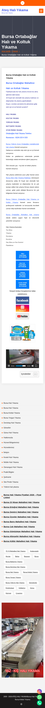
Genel (15, 51)
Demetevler (33, 583)
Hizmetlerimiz (9, 447)
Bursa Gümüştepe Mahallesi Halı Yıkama (23, 531)
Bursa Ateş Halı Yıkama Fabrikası (18, 178)
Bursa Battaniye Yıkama (14, 562)
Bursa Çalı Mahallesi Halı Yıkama (19, 527)
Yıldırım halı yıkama (11, 487)
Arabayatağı (34, 551)
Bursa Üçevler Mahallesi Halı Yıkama (21, 517)
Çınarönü (19, 593)
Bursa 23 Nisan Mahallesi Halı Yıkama (21, 502)
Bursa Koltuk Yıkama (12, 413)
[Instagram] (39, 691)
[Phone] (39, 702)
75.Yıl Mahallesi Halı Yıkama (15, 551)
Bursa (37, 556)
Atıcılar (8, 556)
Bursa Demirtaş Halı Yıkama (15, 567)
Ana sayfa (6, 51)
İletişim (6, 452)
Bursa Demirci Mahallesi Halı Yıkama (21, 512)
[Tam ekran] (36, 366)
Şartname (7, 477)
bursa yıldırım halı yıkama (15, 583)
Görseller (7, 428)
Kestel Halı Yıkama (11, 457)
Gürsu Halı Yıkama (11, 433)
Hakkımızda (8, 438)
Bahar (17, 556)
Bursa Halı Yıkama (11, 403)
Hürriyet (8, 593)
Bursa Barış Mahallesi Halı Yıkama (20, 522)
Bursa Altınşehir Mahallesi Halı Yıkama (22, 536)
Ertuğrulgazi (10, 588)
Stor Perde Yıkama (11, 482)
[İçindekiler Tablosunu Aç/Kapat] (34, 374)
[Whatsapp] (39, 697)
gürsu (32, 588)
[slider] (21, 365)
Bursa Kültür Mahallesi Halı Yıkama (20, 541)
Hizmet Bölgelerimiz (11, 442)
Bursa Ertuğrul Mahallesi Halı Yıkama (21, 507)
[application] (22, 358)
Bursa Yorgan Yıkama (12, 418)
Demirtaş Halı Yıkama (12, 423)
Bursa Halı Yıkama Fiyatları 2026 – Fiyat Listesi (22, 496)
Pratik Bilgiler (9, 472)
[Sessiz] (33, 366)
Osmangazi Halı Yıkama (13, 467)
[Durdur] (9, 366)
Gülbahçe (22, 588)
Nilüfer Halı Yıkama (11, 462)
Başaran (27, 556)
